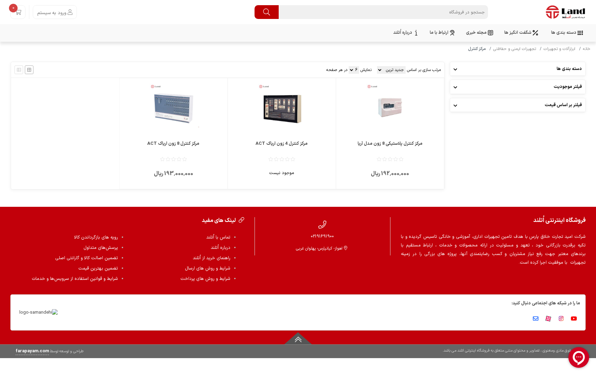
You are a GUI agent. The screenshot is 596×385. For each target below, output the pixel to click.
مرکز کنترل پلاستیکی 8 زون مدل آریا (390, 143)
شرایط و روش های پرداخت (205, 278)
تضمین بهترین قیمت (98, 268)
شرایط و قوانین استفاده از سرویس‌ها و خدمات (75, 278)
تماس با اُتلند (218, 237)
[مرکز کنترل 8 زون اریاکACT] (173, 107)
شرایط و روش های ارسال (207, 268)
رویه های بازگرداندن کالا (96, 237)
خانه (586, 49)
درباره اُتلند (220, 247)
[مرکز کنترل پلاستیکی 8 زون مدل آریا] (390, 107)
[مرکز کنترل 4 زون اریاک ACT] (282, 107)
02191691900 (322, 236)
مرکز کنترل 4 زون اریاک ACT (282, 143)
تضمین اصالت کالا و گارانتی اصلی (86, 258)
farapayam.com (32, 351)
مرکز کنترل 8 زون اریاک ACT (173, 143)
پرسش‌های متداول (100, 247)
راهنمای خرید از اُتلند (211, 258)
